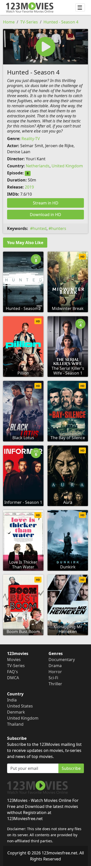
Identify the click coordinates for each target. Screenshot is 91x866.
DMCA (13, 677)
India (12, 700)
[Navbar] (80, 8)
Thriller (55, 684)
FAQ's (12, 671)
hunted (40, 228)
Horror (55, 671)
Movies (14, 659)
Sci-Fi (53, 677)
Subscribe (71, 768)
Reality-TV (30, 138)
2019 (29, 187)
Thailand (15, 724)
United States (20, 706)
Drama (55, 665)
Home (9, 22)
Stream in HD (45, 203)
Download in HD (45, 214)
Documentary (62, 659)
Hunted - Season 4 (60, 22)
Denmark (16, 712)
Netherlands (38, 166)
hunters (58, 228)
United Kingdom (67, 166)
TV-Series (29, 22)
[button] (45, 46)
